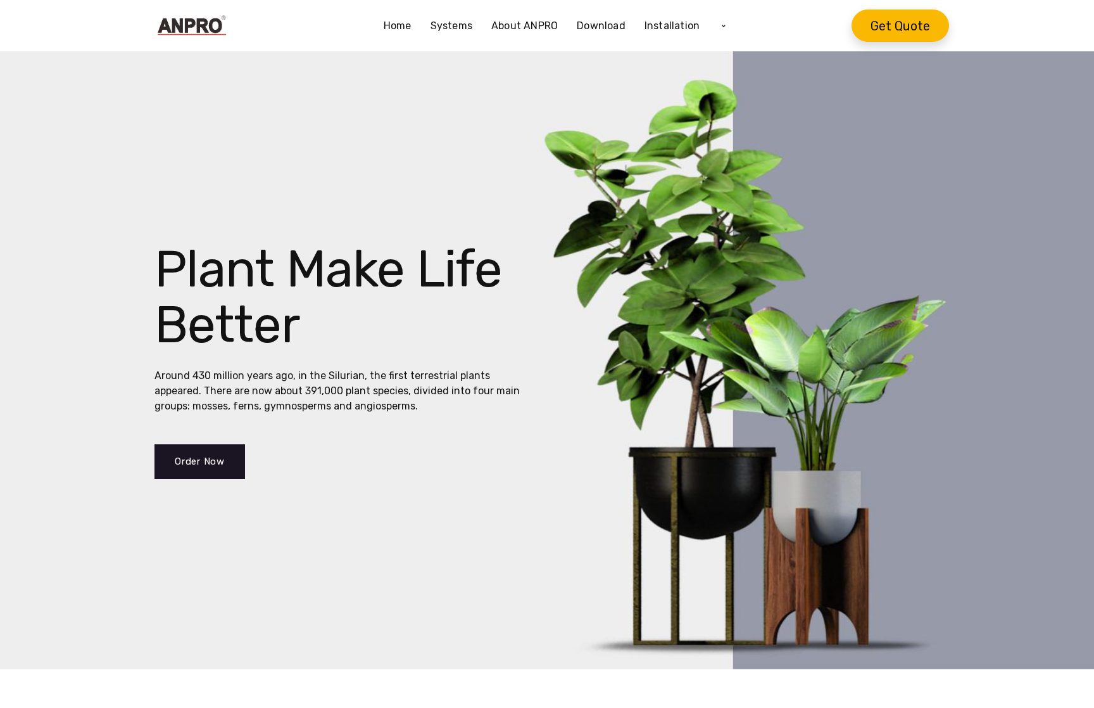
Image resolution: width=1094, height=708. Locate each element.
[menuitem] (402, 26)
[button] (723, 26)
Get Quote (900, 26)
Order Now (200, 461)
